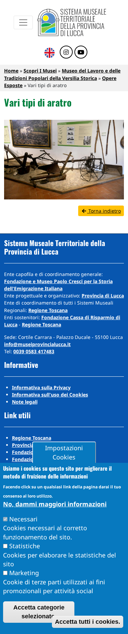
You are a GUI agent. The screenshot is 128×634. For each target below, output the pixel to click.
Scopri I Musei (40, 70)
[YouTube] (81, 52)
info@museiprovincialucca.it (37, 344)
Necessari (23, 519)
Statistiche (24, 546)
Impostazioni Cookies (64, 452)
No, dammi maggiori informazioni (54, 504)
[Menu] (23, 22)
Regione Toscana (48, 310)
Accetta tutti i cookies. (87, 621)
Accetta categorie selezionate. (39, 612)
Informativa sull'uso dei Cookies (50, 394)
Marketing (24, 573)
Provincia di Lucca (103, 295)
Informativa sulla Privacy (41, 387)
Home (11, 70)
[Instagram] (66, 52)
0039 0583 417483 (33, 351)
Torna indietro (104, 211)
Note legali (25, 402)
